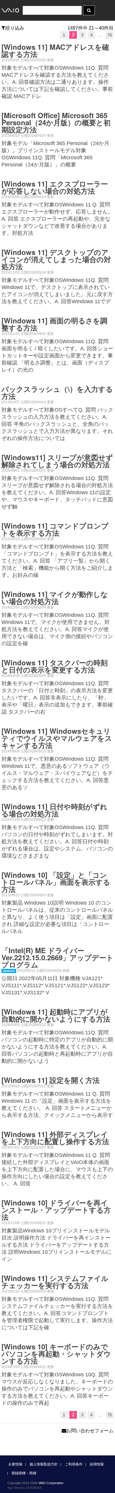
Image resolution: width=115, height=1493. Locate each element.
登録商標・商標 (24, 1473)
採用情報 (97, 1464)
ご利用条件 (74, 1464)
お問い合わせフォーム (90, 1430)
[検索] (89, 10)
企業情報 (15, 1464)
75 (109, 35)
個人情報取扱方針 (43, 1464)
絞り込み (14, 27)
